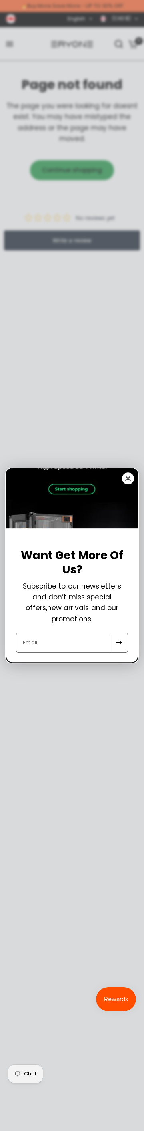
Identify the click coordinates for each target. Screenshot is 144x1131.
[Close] (128, 478)
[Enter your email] (119, 642)
